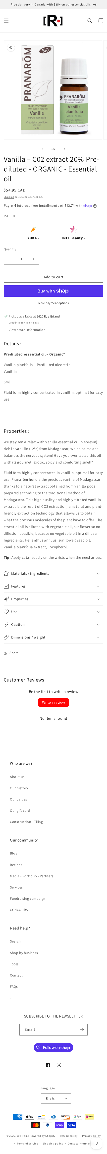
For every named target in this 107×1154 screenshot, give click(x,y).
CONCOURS (19, 910)
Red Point (22, 1136)
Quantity (10, 249)
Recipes (16, 864)
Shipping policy (53, 1143)
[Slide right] (64, 148)
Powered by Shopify (42, 1136)
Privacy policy (91, 1136)
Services (16, 887)
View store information (27, 330)
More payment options (53, 303)
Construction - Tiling (26, 822)
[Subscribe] (81, 1030)
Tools (14, 964)
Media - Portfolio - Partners (32, 876)
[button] (6, 20)
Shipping (9, 196)
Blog (13, 853)
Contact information (81, 1143)
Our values (18, 799)
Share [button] (14, 652)
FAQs (14, 986)
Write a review (53, 702)
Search (15, 941)
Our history (19, 788)
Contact (16, 975)
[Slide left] (42, 148)
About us (17, 776)
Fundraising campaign (28, 898)
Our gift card (20, 810)
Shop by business (24, 952)
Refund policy (69, 1136)
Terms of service (27, 1143)
